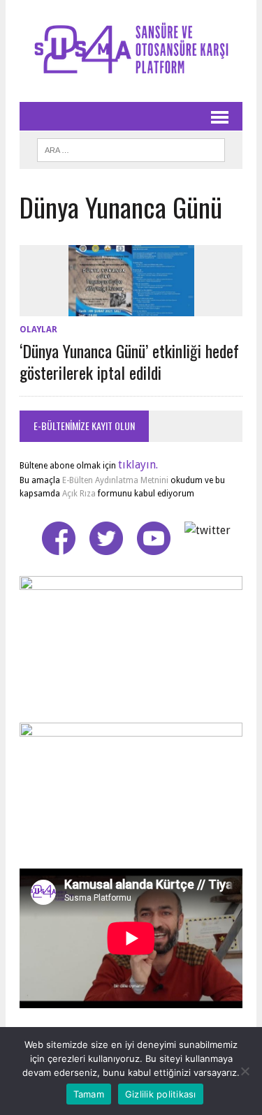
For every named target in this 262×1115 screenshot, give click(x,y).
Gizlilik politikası (160, 1094)
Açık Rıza (78, 494)
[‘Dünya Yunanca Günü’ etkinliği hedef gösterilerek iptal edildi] (131, 306)
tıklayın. (138, 464)
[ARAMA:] (131, 148)
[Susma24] (131, 51)
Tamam (88, 1094)
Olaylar (38, 329)
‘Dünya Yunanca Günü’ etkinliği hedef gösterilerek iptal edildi (129, 361)
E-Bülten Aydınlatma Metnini (115, 480)
